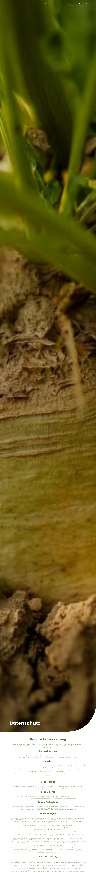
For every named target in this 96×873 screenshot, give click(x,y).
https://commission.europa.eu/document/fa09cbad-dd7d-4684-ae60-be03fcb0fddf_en (58, 842)
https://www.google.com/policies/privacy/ (40, 788)
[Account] (87, 4)
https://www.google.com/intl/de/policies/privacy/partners (29, 849)
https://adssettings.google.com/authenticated (65, 788)
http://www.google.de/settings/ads (59, 851)
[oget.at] (3, 1)
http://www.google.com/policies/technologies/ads (22, 851)
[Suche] (91, 4)
